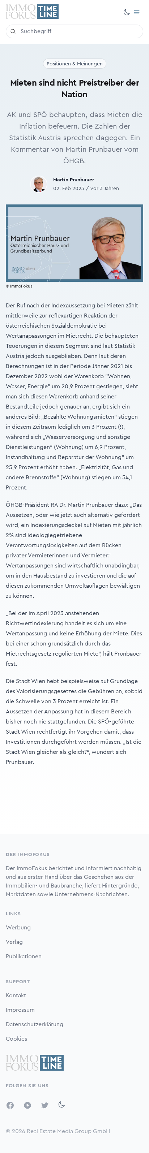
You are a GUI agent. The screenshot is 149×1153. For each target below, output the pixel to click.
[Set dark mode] (126, 12)
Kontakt (16, 995)
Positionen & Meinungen (75, 63)
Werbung (18, 927)
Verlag (14, 942)
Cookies (16, 1039)
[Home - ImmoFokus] (32, 12)
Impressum (20, 1010)
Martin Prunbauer (73, 179)
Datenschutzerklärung (34, 1024)
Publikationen (24, 956)
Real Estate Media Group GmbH (68, 1131)
